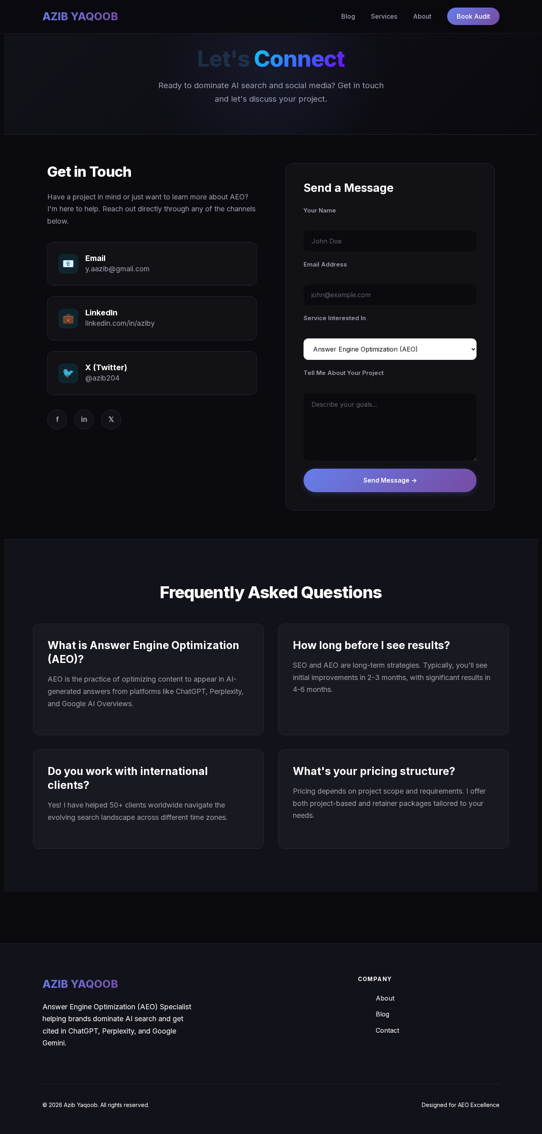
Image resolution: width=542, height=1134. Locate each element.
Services (384, 16)
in (84, 419)
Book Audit (473, 16)
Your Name (320, 210)
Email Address (325, 264)
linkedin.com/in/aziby (120, 323)
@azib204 (102, 378)
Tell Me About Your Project (344, 373)
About (422, 16)
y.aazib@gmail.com (117, 269)
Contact (387, 1030)
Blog (348, 16)
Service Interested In (335, 318)
